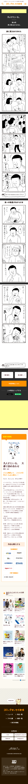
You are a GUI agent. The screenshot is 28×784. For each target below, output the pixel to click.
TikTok (7, 738)
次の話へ (20, 375)
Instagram (19, 738)
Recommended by (16, 680)
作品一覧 (19, 714)
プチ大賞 (10, 718)
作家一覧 (19, 718)
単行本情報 (14, 722)
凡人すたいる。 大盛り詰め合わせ (13, 464)
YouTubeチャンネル (19, 734)
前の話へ (7, 375)
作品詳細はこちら (14, 383)
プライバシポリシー (13, 749)
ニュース (10, 714)
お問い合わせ (13, 748)
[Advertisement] (14, 11)
